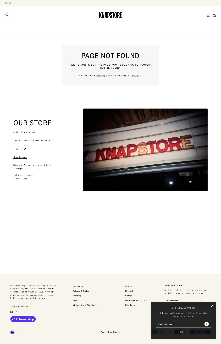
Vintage (128, 295)
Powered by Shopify (110, 332)
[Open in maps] (145, 150)
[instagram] (6, 3)
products (136, 75)
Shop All (129, 291)
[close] (212, 305)
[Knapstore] (110, 15)
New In (128, 286)
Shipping (77, 295)
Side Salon (130, 305)
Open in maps (20, 157)
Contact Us (78, 286)
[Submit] (206, 324)
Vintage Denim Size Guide (85, 305)
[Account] (208, 15)
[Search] (6, 14)
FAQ (75, 300)
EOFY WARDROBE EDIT (136, 300)
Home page (101, 75)
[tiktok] (10, 3)
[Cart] (214, 15)
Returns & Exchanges (83, 291)
